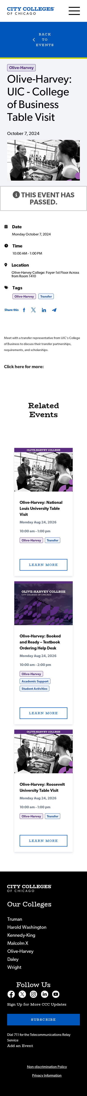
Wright (14, 967)
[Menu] (74, 10)
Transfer (46, 296)
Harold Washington (26, 927)
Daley (13, 959)
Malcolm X (17, 943)
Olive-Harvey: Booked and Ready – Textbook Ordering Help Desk (40, 642)
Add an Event (20, 1046)
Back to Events (45, 39)
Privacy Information (47, 1075)
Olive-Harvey (21, 68)
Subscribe (43, 1019)
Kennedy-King (21, 935)
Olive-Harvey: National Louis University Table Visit (41, 509)
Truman (14, 919)
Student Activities (34, 688)
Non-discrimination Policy (47, 1067)
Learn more (43, 564)
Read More (43, 471)
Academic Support (35, 681)
